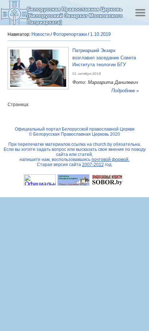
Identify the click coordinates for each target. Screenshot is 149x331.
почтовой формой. (110, 159)
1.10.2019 (100, 34)
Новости (40, 34)
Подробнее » (125, 90)
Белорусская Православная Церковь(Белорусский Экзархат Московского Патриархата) (75, 15)
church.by (102, 144)
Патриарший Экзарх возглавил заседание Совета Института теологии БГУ (104, 57)
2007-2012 (93, 164)
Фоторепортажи (70, 34)
